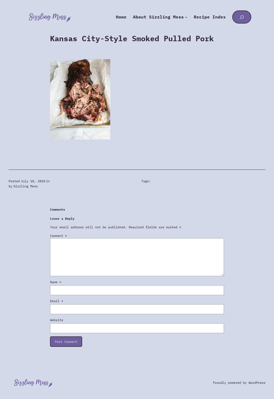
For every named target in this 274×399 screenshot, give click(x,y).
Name (55, 282)
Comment (58, 236)
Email (56, 301)
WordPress (257, 383)
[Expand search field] (241, 17)
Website (56, 320)
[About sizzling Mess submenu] (186, 17)
